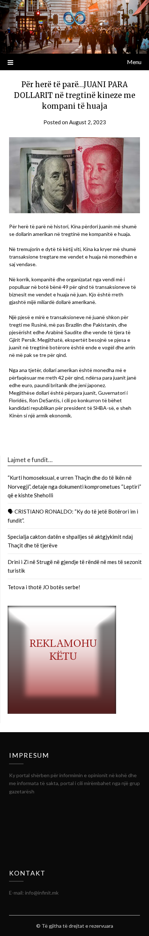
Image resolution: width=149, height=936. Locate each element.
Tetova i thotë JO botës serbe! (44, 587)
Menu (134, 61)
